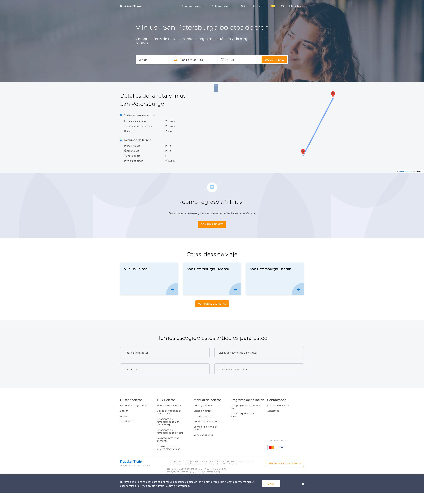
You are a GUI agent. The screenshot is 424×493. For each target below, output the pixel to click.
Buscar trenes (274, 59)
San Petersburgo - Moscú (134, 405)
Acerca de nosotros (278, 405)
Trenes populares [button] (192, 6)
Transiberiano (128, 421)
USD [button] (281, 6)
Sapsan (124, 410)
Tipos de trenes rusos (169, 405)
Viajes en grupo (203, 410)
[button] (273, 6)
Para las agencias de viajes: (242, 415)
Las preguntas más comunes (168, 439)
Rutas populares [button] (222, 6)
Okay (270, 483)
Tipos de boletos (203, 416)
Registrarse (297, 6)
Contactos (273, 410)
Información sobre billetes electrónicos (168, 447)
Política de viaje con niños (209, 421)
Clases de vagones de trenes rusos (169, 412)
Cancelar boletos (203, 434)
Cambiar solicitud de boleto (206, 428)
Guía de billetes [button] (250, 6)
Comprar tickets (212, 224)
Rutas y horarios (203, 405)
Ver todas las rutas (212, 303)
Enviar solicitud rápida (285, 463)
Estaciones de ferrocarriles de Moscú (170, 431)
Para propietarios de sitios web (245, 407)
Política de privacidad (177, 485)
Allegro (124, 416)
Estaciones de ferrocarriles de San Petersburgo (168, 421)
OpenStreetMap (405, 171)
